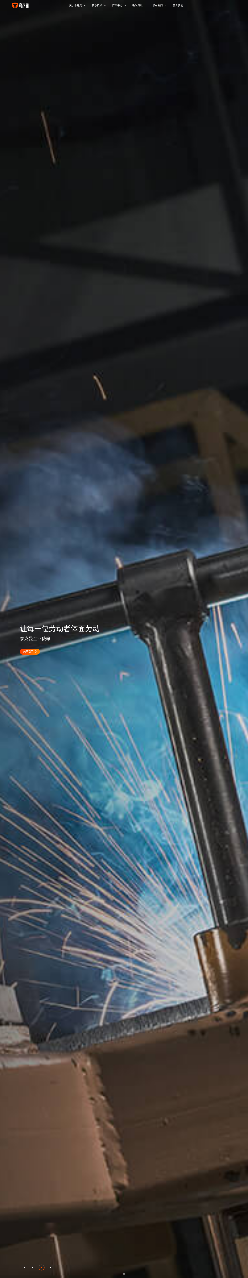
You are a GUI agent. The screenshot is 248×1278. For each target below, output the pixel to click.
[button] (24, 1267)
